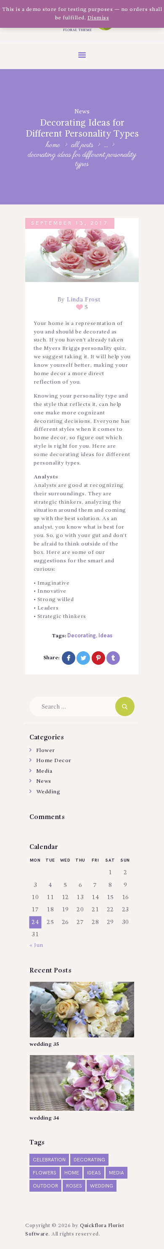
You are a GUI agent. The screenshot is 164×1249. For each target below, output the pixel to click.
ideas (105, 635)
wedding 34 (44, 1118)
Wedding (48, 792)
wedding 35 (44, 1044)
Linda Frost (83, 300)
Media (44, 771)
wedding (101, 1186)
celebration (49, 1160)
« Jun (36, 945)
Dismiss (98, 18)
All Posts (82, 145)
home (71, 1173)
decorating (81, 635)
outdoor (45, 1186)
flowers (44, 1173)
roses (74, 1186)
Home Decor (53, 760)
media (116, 1173)
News (82, 112)
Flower (45, 750)
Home (53, 145)
